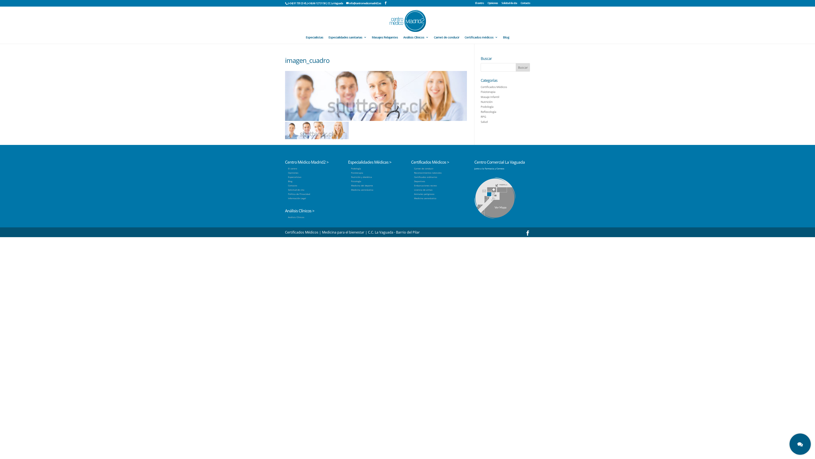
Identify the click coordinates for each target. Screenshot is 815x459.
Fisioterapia (488, 92)
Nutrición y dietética (361, 177)
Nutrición (487, 102)
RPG (483, 117)
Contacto (525, 3)
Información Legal (297, 198)
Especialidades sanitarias (345, 37)
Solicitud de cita (509, 3)
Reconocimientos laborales (428, 172)
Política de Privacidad (299, 194)
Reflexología (488, 112)
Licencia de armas (423, 189)
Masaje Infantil (490, 97)
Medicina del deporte (362, 185)
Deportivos (419, 181)
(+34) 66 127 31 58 (316, 3)
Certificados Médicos (494, 87)
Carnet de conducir (446, 37)
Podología (487, 107)
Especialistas (314, 37)
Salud (484, 122)
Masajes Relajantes (385, 37)
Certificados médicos (479, 37)
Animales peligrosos (424, 194)
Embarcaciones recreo (425, 185)
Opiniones (493, 3)
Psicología (356, 181)
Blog (506, 37)
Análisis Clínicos (413, 37)
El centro (479, 3)
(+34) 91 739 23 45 (297, 3)
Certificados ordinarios (425, 177)
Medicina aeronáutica (362, 189)
